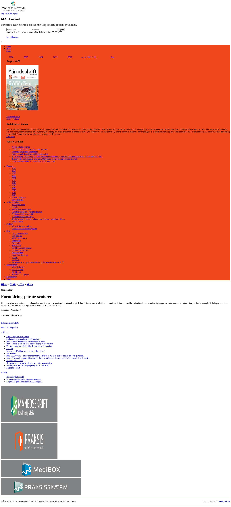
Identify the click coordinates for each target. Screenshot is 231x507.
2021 (14, 178)
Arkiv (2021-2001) (89, 57)
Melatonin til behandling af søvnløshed (22, 339)
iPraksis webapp (19, 197)
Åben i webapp (12, 119)
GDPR (15, 257)
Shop (8, 279)
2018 (14, 185)
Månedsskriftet (18, 267)
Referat (4, 372)
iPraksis (9, 166)
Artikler (4, 332)
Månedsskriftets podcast (22, 226)
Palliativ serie (17, 221)
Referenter (16, 241)
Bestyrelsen (17, 243)
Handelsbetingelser (20, 255)
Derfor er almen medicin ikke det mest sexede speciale (29, 346)
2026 (11, 57)
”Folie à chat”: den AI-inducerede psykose (29, 149)
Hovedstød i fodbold (15, 377)
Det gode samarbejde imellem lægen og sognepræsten (29, 363)
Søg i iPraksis (17, 200)
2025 (26, 57)
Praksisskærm (17, 269)
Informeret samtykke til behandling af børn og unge (33, 161)
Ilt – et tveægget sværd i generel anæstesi (23, 379)
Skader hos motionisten (21, 209)
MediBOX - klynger (20, 274)
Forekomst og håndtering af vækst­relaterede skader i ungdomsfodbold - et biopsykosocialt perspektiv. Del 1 (57, 156)
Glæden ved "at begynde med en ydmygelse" (25, 351)
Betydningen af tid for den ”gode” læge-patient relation (29, 344)
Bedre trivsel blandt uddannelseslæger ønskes (25, 341)
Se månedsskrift (13, 116)
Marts (30, 284)
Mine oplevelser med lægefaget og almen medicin (27, 365)
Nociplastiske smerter (21, 147)
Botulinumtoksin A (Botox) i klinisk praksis (30, 154)
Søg (2, 13)
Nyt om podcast (13, 368)
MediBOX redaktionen (21, 248)
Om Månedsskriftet (20, 233)
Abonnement (11, 265)
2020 (14, 180)
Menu (8, 46)
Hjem (8, 48)
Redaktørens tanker (14, 360)
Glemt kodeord (12, 37)
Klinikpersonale (18, 204)
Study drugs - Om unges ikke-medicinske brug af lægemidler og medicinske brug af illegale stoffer (47, 358)
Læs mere (10, 136)
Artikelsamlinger (13, 202)
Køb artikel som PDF (10, 323)
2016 (14, 190)
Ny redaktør (11, 353)
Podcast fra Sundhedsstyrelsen (24, 229)
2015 (14, 192)
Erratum (9, 348)
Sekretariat (16, 245)
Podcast (9, 224)
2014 (14, 195)
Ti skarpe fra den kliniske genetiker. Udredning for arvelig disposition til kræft (44, 159)
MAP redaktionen (19, 238)
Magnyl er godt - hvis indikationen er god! (24, 382)
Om (8, 231)
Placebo (15, 207)
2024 (40, 57)
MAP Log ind (12, 13)
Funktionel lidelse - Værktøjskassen (27, 212)
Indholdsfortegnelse (9, 327)
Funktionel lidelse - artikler (23, 214)
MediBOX (16, 272)
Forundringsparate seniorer (17, 336)
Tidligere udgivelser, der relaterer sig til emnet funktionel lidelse (38, 219)
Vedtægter (16, 260)
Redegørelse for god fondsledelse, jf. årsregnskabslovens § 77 (38, 262)
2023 (55, 57)
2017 (14, 188)
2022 (70, 57)
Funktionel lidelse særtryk (23, 216)
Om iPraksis (17, 236)
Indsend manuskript (20, 250)
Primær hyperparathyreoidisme (25, 152)
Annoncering (17, 253)
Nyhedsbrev (11, 277)
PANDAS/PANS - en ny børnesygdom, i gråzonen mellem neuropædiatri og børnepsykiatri (45, 356)
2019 (14, 183)
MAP (8, 51)
